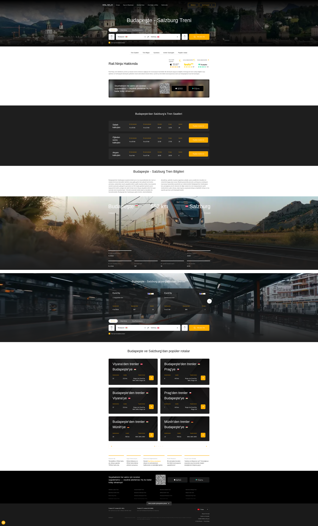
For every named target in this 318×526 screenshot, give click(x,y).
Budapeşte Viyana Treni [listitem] (114, 498)
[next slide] (209, 301)
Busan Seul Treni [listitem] (164, 498)
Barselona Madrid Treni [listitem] (165, 489)
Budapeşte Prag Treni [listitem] (191, 495)
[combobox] (127, 36)
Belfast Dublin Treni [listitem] (164, 492)
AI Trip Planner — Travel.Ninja (202, 521)
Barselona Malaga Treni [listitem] (191, 489)
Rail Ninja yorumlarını (154, 461)
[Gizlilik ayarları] (3, 523)
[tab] (134, 52)
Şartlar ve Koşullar (205, 516)
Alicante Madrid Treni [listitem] (139, 489)
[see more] (151, 378)
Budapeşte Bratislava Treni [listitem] (166, 495)
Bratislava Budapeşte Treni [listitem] (140, 495)
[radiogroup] (127, 30)
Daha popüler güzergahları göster (157, 503)
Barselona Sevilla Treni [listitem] (114, 492)
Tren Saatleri (135, 52)
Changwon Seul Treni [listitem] (191, 498)
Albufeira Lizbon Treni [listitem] (114, 489)
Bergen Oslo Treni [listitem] (190, 492)
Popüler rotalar (182, 52)
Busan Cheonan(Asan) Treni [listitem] (140, 498)
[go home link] (108, 5)
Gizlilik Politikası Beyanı (203, 518)
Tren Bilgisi (146, 52)
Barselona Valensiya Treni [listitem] (140, 492)
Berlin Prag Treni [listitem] (112, 495)
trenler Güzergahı (168, 52)
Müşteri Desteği (205, 513)
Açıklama (156, 52)
